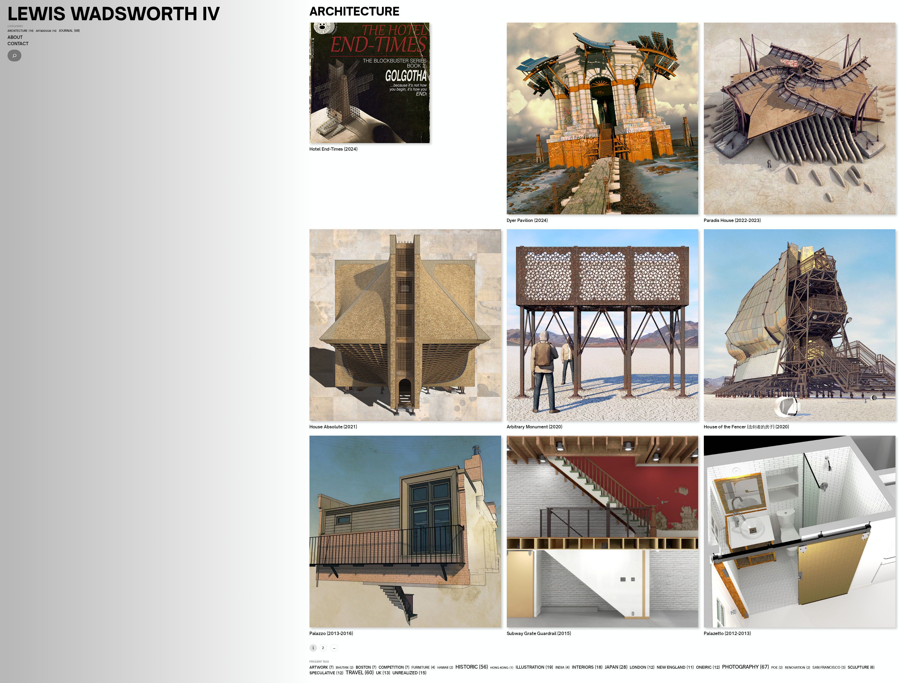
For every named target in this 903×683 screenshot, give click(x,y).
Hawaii (445, 667)
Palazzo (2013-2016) (331, 633)
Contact (18, 43)
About (15, 37)
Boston (366, 667)
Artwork (321, 667)
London (642, 667)
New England (675, 667)
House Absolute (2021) (333, 427)
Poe (777, 667)
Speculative (326, 673)
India (562, 667)
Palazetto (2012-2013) (727, 633)
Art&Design (46, 31)
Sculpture (861, 667)
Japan (616, 667)
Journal (69, 30)
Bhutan (344, 667)
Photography (745, 667)
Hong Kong (501, 667)
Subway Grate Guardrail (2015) (539, 633)
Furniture (423, 667)
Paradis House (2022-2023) (732, 220)
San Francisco (828, 667)
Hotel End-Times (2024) (333, 149)
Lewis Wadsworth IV (114, 13)
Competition (394, 667)
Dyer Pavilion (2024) (527, 220)
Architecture (20, 31)
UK (383, 673)
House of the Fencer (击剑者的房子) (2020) (746, 427)
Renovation (797, 667)
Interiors (587, 667)
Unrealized (409, 673)
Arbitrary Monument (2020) (534, 427)
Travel (360, 672)
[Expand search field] (14, 55)
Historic (471, 667)
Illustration (534, 667)
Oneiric (708, 667)
